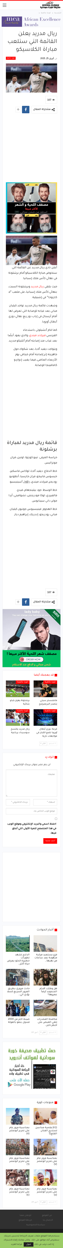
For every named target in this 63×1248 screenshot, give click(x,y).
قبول (28, 1244)
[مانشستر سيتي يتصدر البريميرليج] (45, 688)
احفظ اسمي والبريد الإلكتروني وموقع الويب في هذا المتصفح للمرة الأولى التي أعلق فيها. (31, 829)
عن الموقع (47, 1215)
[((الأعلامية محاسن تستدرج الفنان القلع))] (45, 1116)
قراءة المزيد (16, 1244)
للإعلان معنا (25, 1215)
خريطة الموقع (25, 1220)
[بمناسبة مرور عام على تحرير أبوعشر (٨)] (18, 1116)
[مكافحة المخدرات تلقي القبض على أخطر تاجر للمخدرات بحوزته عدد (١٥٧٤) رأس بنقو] (45, 1008)
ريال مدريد (37, 286)
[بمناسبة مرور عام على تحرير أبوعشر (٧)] (45, 1147)
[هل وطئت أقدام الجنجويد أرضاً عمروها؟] (45, 977)
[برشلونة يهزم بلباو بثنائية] (18, 688)
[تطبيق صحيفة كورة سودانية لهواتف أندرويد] (32, 1068)
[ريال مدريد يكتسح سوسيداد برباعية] (18, 717)
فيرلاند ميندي (37, 335)
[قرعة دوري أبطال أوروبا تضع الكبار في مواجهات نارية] (45, 717)
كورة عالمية (11, 58)
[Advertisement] (31, 149)
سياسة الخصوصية (35, 1225)
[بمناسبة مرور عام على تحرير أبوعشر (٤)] (18, 1177)
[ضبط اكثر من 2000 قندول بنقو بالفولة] (18, 1008)
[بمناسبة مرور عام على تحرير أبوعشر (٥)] (45, 1177)
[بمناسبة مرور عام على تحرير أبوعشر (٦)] (18, 1147)
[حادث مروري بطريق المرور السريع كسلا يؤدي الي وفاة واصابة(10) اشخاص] (18, 977)
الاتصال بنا (48, 1220)
